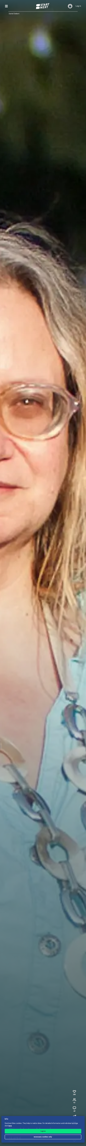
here (10, 1126)
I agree (43, 1131)
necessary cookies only (43, 1137)
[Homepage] (43, 6)
